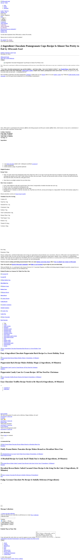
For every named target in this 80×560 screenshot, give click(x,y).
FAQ (5, 547)
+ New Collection (5, 522)
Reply (4, 416)
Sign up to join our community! (8, 29)
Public (4, 521)
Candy (11, 52)
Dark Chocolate (4, 320)
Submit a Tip (4, 12)
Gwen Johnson (4, 426)
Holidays (3, 52)
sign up (2, 2)
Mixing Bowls (4, 295)
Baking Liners (4, 289)
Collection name (5, 516)
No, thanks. (9, 40)
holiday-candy (7, 341)
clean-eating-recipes (9, 337)
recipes (5, 346)
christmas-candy (8, 329)
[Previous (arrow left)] (1, 438)
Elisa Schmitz (4, 413)
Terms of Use (7, 550)
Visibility (3, 519)
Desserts (7, 52)
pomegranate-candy (8, 343)
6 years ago (9, 416)
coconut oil (34, 164)
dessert (43, 74)
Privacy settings (19, 558)
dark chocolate (10, 164)
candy (5, 324)
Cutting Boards (4, 301)
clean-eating (7, 334)
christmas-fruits (7, 331)
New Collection (35, 515)
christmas (6, 327)
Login (2, 11)
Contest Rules (7, 554)
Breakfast (3, 445)
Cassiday (3, 418)
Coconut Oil (3, 277)
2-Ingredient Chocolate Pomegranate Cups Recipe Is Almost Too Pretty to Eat (20, 538)
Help (5, 548)
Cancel (11, 524)
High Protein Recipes (6, 455)
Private (9, 521)
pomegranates (7, 344)
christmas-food (7, 330)
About (5, 543)
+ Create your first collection (8, 513)
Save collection (4, 524)
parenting (6, 8)
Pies (2, 476)
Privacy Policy (7, 551)
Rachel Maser (64, 69)
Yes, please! (3, 40)
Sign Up (6, 11)
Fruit (14, 52)
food (5, 5)
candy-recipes (7, 326)
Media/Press (7, 545)
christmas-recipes (8, 333)
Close (11, 522)
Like (2, 416)
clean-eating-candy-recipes (10, 336)
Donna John (4, 422)
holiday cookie (57, 74)
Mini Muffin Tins (4, 283)
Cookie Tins (3, 314)
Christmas (28, 74)
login (6, 2)
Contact (6, 544)
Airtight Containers (5, 307)
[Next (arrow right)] (2, 438)
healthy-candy (7, 340)
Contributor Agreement (9, 553)
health (5, 6)
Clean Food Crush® (27, 70)
